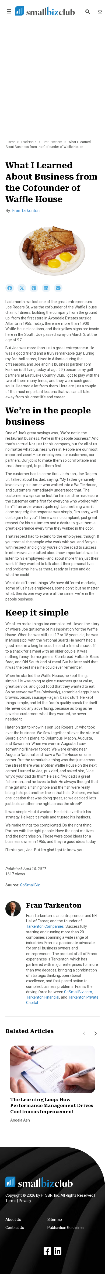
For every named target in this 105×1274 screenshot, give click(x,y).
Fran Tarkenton (26, 210)
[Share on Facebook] (11, 291)
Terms (10, 1201)
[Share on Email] (59, 291)
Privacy (25, 1201)
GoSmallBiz (29, 885)
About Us (13, 1219)
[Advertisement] (52, 82)
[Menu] (8, 11)
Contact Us (14, 1227)
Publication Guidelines (66, 1227)
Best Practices (52, 142)
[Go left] (84, 1033)
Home (11, 142)
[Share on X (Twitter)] (24, 291)
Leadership (28, 142)
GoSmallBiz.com (78, 992)
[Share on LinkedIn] (48, 291)
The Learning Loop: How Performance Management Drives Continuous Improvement (51, 1105)
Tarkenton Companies (45, 926)
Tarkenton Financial (42, 997)
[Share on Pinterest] (36, 291)
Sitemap (54, 1219)
